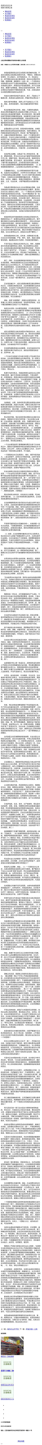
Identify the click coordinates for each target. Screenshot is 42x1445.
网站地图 (21, 1441)
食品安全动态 (10, 18)
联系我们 (8, 20)
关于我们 (8, 13)
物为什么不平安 (13, 1329)
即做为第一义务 (32, 1329)
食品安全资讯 (10, 16)
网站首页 (8, 11)
